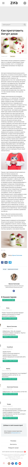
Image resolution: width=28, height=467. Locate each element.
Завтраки (12, 56)
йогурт (4, 269)
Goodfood (10, 347)
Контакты (13, 444)
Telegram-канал (13, 448)
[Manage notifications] (4, 463)
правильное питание (13, 269)
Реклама (13, 441)
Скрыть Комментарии (8, 300)
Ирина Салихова (17, 255)
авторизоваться (15, 433)
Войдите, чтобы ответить (9, 318)
